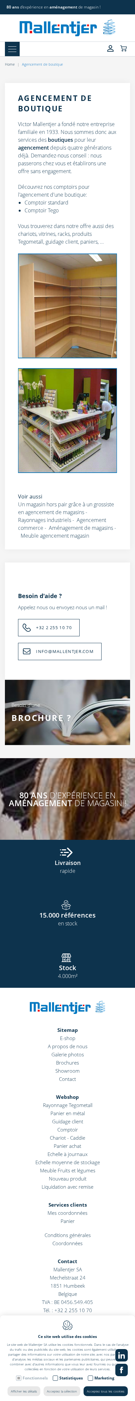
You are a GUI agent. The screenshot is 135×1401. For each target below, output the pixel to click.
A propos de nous (67, 1046)
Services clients (67, 1204)
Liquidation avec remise (67, 1186)
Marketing (104, 1378)
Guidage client (67, 1121)
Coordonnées (67, 1243)
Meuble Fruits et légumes (67, 1170)
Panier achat (67, 1146)
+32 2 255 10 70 (54, 627)
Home (10, 64)
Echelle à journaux (67, 1154)
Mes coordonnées (67, 1213)
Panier (68, 1221)
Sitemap (67, 1030)
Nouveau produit (68, 1178)
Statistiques (71, 1378)
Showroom (67, 1070)
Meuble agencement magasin (55, 535)
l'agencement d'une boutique (52, 194)
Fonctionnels (35, 1378)
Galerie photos (67, 1054)
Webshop (67, 1097)
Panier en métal (67, 1113)
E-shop (67, 1038)
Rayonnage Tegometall (67, 1105)
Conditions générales (68, 1235)
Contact (67, 1079)
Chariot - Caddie (67, 1137)
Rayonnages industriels (44, 520)
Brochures (67, 1062)
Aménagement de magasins (81, 527)
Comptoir (67, 1129)
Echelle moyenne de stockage (67, 1162)
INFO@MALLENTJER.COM (65, 651)
